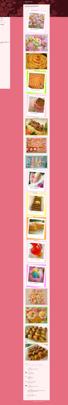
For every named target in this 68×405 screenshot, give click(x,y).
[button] (47, 6)
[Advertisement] (52, 15)
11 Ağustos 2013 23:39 (30, 374)
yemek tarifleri (29, 389)
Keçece (28, 376)
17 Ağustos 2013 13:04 (30, 392)
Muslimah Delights (30, 394)
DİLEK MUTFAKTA (29, 1)
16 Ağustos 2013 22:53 (30, 387)
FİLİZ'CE (28, 385)
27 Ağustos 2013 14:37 (30, 396)
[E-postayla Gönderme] (26, 363)
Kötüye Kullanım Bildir (3, 22)
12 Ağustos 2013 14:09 (30, 383)
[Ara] (54, 2)
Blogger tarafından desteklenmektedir (39, 401)
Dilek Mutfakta (29, 372)
